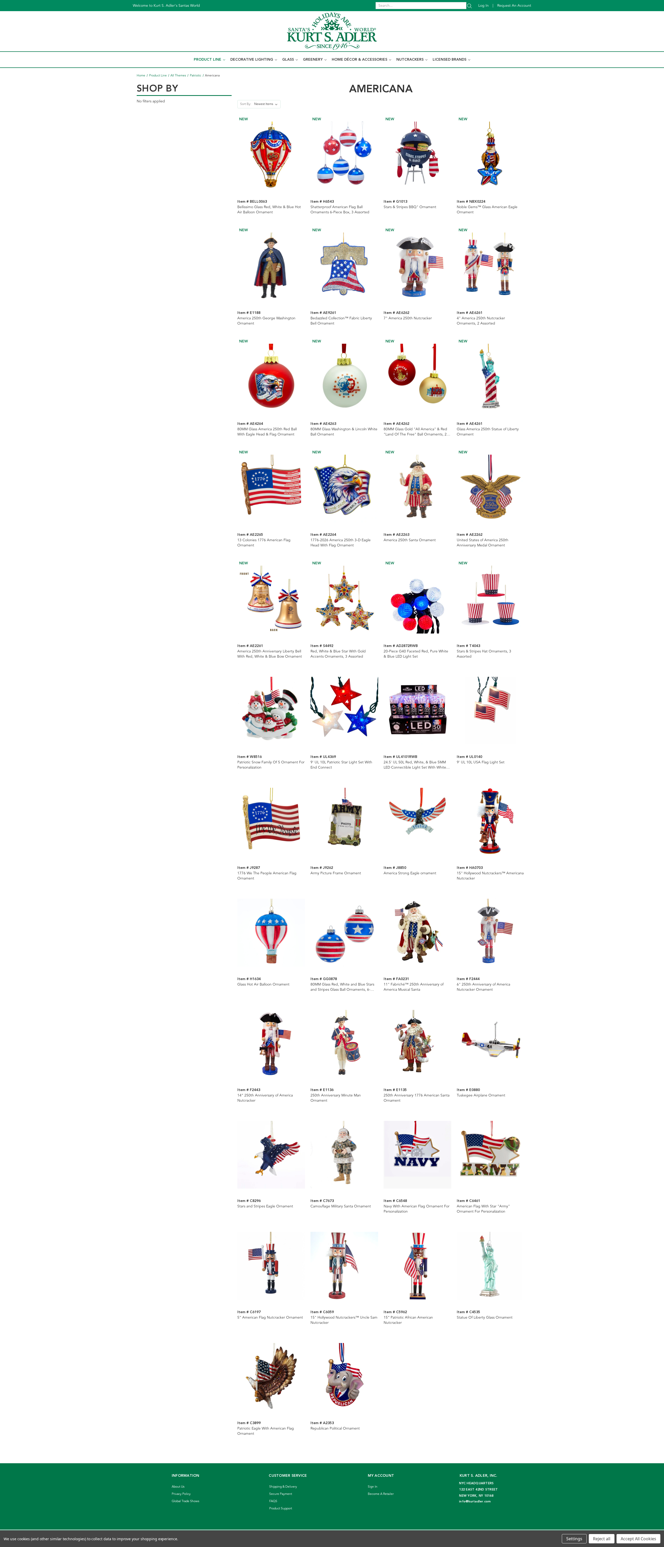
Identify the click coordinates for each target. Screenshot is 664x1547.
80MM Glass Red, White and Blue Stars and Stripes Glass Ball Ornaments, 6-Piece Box (342, 987)
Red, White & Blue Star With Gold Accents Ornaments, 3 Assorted (338, 654)
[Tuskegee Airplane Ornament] (490, 1043)
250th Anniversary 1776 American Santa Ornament (416, 1098)
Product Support (280, 1508)
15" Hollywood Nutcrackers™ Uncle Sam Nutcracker (343, 1320)
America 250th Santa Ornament (410, 540)
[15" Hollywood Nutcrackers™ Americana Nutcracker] (490, 821)
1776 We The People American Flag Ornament (266, 876)
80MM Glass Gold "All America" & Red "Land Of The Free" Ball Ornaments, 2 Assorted (415, 432)
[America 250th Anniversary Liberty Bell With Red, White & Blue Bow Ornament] (271, 599)
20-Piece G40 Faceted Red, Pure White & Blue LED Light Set (416, 654)
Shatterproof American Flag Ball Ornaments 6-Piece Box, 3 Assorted (339, 210)
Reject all (601, 1539)
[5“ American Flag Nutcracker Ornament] (271, 1265)
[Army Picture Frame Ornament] (344, 821)
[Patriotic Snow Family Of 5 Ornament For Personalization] (271, 710)
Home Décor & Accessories (360, 59)
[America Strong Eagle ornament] (417, 821)
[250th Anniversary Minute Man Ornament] (344, 1043)
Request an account (514, 5)
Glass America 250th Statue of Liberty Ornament (488, 432)
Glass (288, 59)
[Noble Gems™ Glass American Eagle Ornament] (490, 155)
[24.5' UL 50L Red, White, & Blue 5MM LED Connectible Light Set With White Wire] (417, 710)
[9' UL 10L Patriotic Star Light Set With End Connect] (344, 710)
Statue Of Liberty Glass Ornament (485, 1317)
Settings (574, 1539)
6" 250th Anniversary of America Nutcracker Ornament (483, 987)
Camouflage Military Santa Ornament (340, 1206)
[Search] (469, 5)
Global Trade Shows (185, 1501)
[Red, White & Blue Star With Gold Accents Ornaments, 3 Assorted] (344, 599)
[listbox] (266, 104)
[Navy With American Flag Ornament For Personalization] (417, 1154)
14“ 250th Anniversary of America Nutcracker (265, 1098)
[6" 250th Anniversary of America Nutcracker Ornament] (490, 932)
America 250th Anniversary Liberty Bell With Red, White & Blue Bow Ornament (269, 654)
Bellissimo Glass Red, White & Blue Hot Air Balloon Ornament (269, 210)
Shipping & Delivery (283, 1486)
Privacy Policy (181, 1494)
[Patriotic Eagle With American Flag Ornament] (271, 1376)
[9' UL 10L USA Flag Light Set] (490, 710)
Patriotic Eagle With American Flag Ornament (265, 1431)
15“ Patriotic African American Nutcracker (408, 1320)
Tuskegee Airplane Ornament (481, 1095)
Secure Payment (280, 1494)
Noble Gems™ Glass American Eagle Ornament (487, 210)
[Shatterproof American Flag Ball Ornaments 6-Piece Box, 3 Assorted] (344, 155)
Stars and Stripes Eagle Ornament (265, 1206)
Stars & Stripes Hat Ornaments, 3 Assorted (484, 654)
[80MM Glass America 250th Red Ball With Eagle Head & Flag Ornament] (271, 377)
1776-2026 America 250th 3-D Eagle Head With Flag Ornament (340, 543)
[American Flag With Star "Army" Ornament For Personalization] (490, 1154)
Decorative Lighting (252, 59)
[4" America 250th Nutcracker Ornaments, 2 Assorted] (490, 266)
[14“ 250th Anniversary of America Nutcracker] (271, 1043)
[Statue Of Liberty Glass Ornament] (490, 1265)
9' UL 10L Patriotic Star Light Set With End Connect (341, 765)
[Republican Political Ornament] (344, 1376)
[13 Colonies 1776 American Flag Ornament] (271, 488)
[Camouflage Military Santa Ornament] (344, 1154)
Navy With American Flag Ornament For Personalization (416, 1209)
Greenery (313, 59)
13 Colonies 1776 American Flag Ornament (263, 543)
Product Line (208, 59)
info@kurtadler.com (475, 1501)
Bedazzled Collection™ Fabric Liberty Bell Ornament (341, 321)
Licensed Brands (450, 59)
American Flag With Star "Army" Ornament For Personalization (483, 1209)
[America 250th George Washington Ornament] (271, 266)
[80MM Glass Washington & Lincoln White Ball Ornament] (344, 377)
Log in (483, 5)
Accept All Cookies (638, 1539)
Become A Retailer (381, 1494)
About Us (178, 1486)
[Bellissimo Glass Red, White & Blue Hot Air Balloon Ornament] (271, 155)
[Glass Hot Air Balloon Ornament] (271, 932)
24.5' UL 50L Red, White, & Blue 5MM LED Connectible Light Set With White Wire (415, 765)
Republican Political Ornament (335, 1428)
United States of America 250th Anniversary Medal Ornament (482, 543)
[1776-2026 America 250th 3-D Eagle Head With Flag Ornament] (344, 488)
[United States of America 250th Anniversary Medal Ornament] (490, 488)
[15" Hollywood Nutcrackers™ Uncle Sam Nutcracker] (344, 1265)
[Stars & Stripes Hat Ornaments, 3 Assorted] (490, 599)
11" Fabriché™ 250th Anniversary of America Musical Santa (414, 987)
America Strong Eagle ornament (410, 873)
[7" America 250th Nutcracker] (417, 266)
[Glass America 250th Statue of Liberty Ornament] (490, 377)
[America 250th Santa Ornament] (417, 488)
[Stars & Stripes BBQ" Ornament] (417, 155)
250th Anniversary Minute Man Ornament (335, 1098)
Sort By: (245, 104)
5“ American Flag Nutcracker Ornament (270, 1317)
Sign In (372, 1486)
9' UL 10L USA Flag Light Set (480, 762)
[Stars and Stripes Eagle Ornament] (271, 1154)
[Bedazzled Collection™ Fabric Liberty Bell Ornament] (344, 266)
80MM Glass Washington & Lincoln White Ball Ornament (343, 432)
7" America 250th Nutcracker (408, 318)
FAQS (273, 1501)
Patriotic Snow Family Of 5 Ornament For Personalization (271, 765)
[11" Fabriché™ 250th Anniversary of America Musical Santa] (417, 932)
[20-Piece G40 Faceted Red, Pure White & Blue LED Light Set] (417, 599)
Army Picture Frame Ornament (335, 873)
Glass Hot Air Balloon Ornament (263, 984)
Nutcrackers (410, 59)
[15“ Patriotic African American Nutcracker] (417, 1265)
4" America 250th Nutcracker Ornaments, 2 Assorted (481, 321)
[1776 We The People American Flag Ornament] (271, 821)
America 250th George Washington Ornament (266, 321)
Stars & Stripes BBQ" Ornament (410, 207)
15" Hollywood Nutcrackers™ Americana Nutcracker (490, 876)
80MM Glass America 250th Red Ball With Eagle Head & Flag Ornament (267, 432)
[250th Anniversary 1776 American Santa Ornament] (417, 1043)
